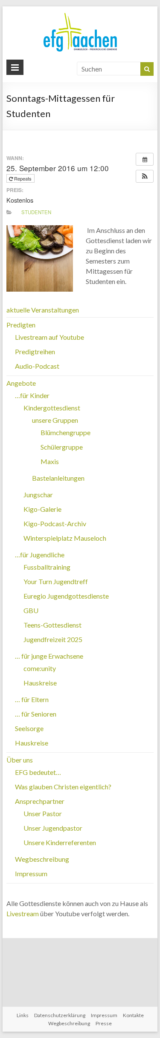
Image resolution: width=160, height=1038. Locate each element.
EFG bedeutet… (38, 772)
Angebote (21, 383)
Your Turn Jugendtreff (55, 581)
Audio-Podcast (37, 366)
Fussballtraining (46, 567)
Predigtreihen (35, 351)
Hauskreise (40, 683)
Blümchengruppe (65, 432)
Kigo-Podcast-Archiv (54, 523)
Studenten (36, 212)
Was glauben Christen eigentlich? (63, 787)
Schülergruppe (62, 447)
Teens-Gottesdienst (52, 625)
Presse (104, 1023)
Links (23, 1015)
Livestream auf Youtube (49, 337)
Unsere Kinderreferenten (59, 842)
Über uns (19, 760)
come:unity (39, 668)
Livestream (22, 913)
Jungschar (38, 494)
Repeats (23, 178)
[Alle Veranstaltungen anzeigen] (145, 159)
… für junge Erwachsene (49, 656)
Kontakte (133, 1015)
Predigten (20, 325)
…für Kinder (32, 395)
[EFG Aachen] (80, 15)
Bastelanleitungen (58, 478)
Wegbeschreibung (42, 859)
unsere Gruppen (55, 420)
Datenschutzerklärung (59, 1015)
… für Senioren (35, 714)
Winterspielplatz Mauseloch (64, 538)
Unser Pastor (42, 813)
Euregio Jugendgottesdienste (66, 596)
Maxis (50, 461)
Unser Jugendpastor (52, 828)
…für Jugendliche (39, 555)
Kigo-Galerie (42, 509)
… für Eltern (32, 699)
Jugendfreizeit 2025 (52, 639)
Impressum (31, 873)
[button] (144, 176)
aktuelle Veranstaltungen (42, 310)
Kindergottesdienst (51, 408)
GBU (30, 610)
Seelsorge (29, 728)
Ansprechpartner (39, 801)
